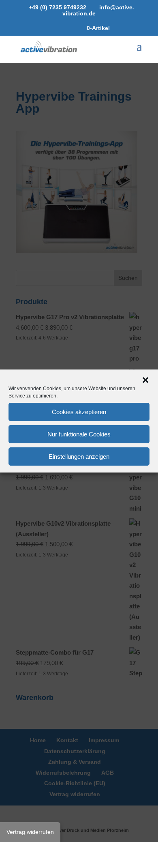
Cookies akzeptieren (79, 411)
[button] (145, 380)
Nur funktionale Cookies (79, 434)
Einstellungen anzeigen (79, 456)
